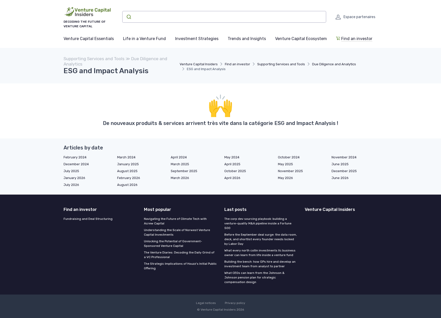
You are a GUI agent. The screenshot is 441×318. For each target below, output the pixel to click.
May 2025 (285, 164)
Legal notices (206, 303)
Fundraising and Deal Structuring (88, 219)
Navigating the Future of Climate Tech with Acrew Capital (175, 221)
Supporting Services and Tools (281, 64)
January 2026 (74, 178)
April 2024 (179, 157)
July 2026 (71, 185)
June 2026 (340, 178)
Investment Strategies (196, 38)
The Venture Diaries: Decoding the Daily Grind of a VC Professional (179, 255)
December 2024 (76, 164)
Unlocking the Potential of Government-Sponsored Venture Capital (173, 243)
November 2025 (290, 171)
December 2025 (344, 171)
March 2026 (180, 178)
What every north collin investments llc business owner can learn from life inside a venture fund (260, 253)
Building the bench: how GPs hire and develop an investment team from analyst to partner (260, 264)
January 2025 (128, 164)
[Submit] (128, 16)
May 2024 (231, 157)
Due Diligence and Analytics (334, 64)
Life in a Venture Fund (144, 38)
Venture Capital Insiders (199, 64)
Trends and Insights (247, 38)
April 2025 (232, 164)
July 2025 (71, 171)
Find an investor (356, 38)
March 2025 (180, 164)
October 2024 (289, 157)
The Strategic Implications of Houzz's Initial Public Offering (180, 266)
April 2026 (232, 178)
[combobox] (224, 17)
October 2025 (235, 171)
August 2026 (127, 185)
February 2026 (128, 178)
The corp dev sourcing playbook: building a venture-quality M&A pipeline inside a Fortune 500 (257, 223)
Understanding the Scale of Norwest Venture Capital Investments (177, 232)
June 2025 (340, 164)
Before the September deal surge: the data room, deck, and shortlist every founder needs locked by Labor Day (260, 239)
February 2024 (75, 157)
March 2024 (126, 157)
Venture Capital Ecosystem (301, 38)
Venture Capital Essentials (89, 38)
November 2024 (344, 157)
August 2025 (127, 171)
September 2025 (184, 171)
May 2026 (285, 178)
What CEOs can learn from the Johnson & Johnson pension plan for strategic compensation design (254, 277)
